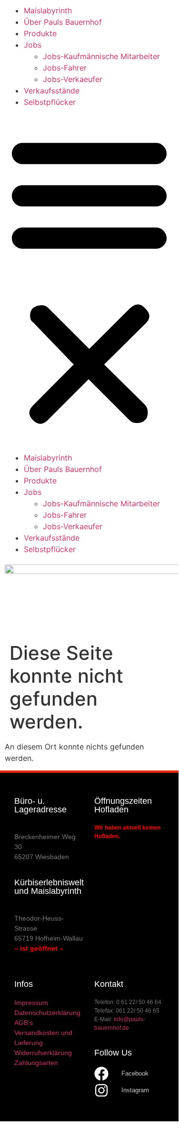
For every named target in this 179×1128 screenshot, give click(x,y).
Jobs (32, 45)
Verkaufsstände (52, 90)
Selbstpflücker (50, 102)
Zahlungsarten (36, 1062)
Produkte (40, 33)
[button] (89, 280)
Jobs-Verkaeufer (72, 79)
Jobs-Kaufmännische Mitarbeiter (101, 56)
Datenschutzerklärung (47, 1012)
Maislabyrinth (48, 10)
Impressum (31, 1002)
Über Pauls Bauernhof (63, 22)
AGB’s (23, 1022)
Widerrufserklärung (43, 1052)
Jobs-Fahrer (65, 67)
